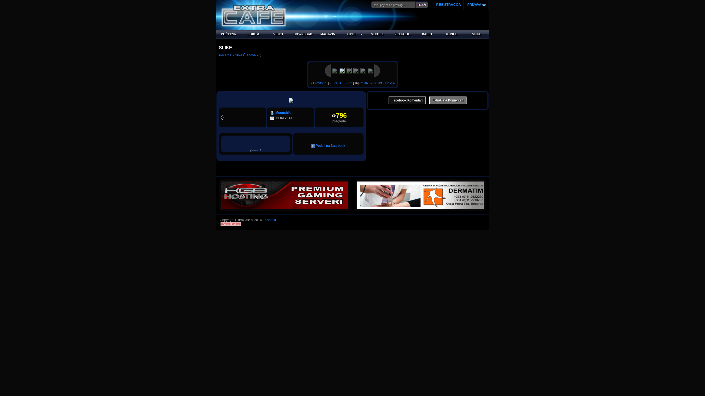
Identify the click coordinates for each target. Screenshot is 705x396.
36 (366, 83)
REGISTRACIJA (448, 5)
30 (336, 83)
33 (350, 83)
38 (375, 83)
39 (380, 83)
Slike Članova (245, 55)
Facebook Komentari (407, 100)
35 (361, 83)
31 (341, 83)
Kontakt (270, 220)
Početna (225, 55)
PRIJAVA (474, 5)
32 (346, 83)
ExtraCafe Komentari (447, 100)
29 (331, 83)
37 (371, 83)
